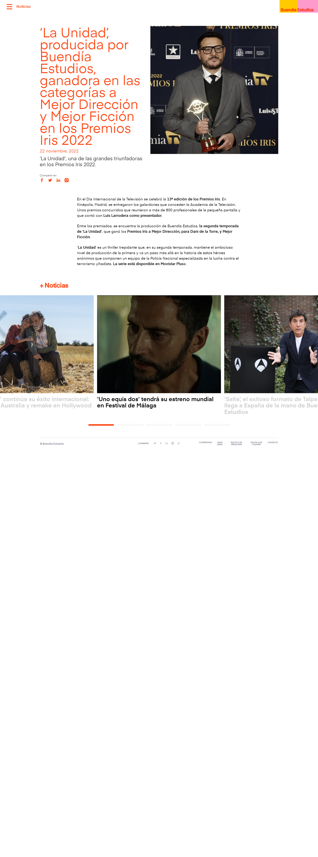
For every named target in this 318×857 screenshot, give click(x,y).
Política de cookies (256, 443)
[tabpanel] (159, 351)
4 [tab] (188, 425)
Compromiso (205, 442)
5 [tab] (217, 425)
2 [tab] (130, 425)
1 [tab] (101, 425)
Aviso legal (220, 443)
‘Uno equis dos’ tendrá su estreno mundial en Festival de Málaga (155, 402)
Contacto (273, 442)
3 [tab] (159, 425)
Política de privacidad (236, 443)
